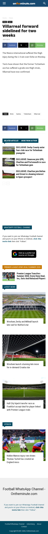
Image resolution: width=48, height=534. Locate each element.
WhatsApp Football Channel (17, 227)
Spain (10, 22)
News (11, 18)
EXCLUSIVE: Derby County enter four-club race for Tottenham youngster (30, 150)
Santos (18, 114)
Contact (24, 527)
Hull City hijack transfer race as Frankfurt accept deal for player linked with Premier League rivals (23, 406)
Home (4, 18)
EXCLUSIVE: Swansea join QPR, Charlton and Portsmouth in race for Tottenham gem (31, 162)
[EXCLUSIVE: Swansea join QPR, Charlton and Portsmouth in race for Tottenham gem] (8, 162)
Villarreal (37, 114)
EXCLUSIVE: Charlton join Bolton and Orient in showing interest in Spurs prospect (30, 174)
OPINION (7, 424)
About (39, 524)
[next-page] (7, 183)
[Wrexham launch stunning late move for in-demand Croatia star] (24, 350)
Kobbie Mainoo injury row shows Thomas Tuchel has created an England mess (21, 458)
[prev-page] (4, 183)
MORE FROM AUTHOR (29, 141)
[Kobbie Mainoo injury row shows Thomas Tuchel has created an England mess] (24, 445)
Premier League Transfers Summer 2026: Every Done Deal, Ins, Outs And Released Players (31, 276)
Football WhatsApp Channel (14, 524)
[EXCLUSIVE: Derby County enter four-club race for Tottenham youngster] (8, 150)
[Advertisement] (24, 11)
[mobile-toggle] (4, 3)
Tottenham (27, 114)
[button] (44, 3)
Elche (12, 114)
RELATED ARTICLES (11, 141)
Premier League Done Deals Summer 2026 (22, 267)
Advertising (31, 524)
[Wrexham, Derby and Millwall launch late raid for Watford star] (24, 308)
